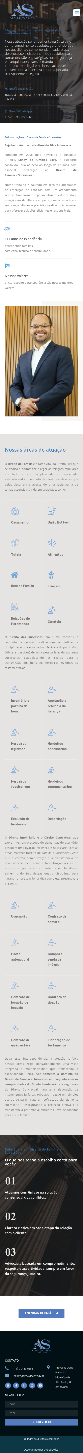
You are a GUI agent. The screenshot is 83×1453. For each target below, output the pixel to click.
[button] (76, 12)
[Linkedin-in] (24, 1385)
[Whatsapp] (32, 1385)
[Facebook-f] (16, 1385)
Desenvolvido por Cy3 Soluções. (41, 1449)
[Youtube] (40, 1385)
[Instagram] (8, 1385)
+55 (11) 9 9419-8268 (18, 117)
